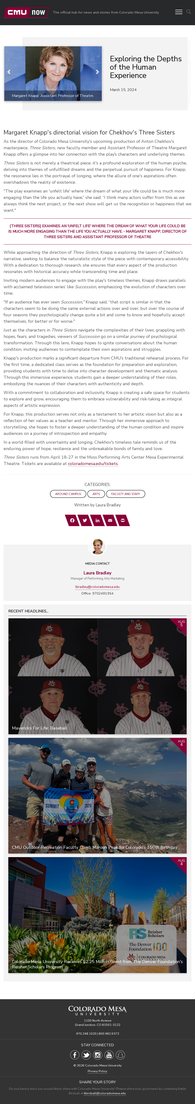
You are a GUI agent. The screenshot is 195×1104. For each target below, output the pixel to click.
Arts (96, 494)
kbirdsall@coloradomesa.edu (105, 1093)
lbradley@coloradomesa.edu (97, 586)
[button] (178, 12)
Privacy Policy (97, 1071)
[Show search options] (188, 11)
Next (97, 72)
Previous (9, 72)
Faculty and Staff (125, 494)
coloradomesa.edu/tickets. (93, 463)
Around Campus (68, 494)
